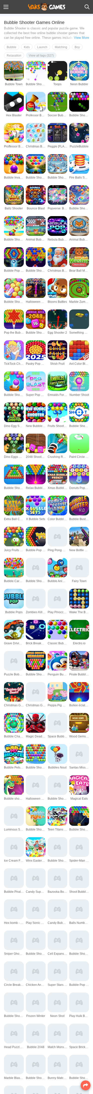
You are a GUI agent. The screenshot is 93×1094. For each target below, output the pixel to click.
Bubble (11, 47)
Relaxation (14, 55)
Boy (77, 47)
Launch (42, 47)
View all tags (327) (41, 55)
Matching (61, 47)
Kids (27, 47)
